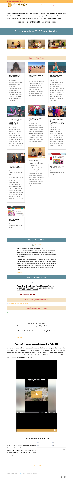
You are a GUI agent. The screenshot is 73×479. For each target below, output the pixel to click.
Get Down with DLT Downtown (14, 220)
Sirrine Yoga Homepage (32, 473)
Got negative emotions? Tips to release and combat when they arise (15, 77)
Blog (37, 5)
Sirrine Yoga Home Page (60, 5)
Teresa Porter (13, 80)
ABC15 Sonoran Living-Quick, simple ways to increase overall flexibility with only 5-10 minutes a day (57, 122)
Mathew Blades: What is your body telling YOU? (30, 248)
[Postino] (39, 441)
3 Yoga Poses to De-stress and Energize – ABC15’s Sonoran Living (36, 162)
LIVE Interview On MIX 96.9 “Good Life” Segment (35, 120)
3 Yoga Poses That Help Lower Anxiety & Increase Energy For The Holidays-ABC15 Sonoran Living (16, 122)
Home (8, 473)
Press (20, 473)
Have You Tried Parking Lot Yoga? (36, 76)
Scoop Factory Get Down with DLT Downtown (57, 167)
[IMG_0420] (39, 444)
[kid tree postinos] (54, 444)
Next (64, 449)
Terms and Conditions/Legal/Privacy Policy (36, 466)
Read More (19, 272)
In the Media (42, 5)
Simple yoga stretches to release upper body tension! (57, 77)
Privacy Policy (14, 473)
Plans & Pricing (50, 5)
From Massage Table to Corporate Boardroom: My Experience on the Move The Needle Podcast (36, 288)
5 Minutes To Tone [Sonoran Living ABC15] (15, 167)
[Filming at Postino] (54, 441)
